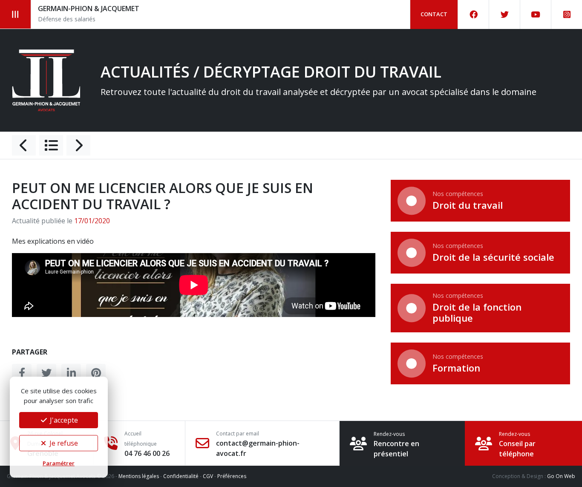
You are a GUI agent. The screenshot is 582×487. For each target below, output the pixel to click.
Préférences (231, 476)
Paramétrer (59, 463)
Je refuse (63, 443)
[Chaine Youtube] (535, 14)
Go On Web (561, 476)
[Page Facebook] (473, 14)
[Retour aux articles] (51, 145)
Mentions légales (138, 476)
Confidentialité (181, 476)
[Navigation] (15, 14)
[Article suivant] (78, 145)
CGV (208, 476)
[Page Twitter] (504, 14)
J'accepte (63, 420)
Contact (434, 14)
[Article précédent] (24, 145)
